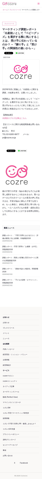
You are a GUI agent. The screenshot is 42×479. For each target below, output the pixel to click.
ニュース (6, 338)
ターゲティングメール (11, 392)
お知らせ (6, 317)
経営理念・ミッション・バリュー (15, 354)
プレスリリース (8, 328)
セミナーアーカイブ (10, 445)
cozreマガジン (8, 376)
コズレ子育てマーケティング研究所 (16, 413)
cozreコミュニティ (10, 381)
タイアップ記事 (8, 386)
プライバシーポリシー (11, 434)
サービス (6, 370)
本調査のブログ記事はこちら (14, 118)
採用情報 (6, 418)
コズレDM (6, 408)
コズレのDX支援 (9, 429)
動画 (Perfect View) (10, 397)
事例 (4, 450)
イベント (6, 333)
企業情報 (6, 360)
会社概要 (6, 344)
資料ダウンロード (9, 440)
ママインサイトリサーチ (12, 402)
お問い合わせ (8, 456)
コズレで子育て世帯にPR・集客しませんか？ (19, 424)
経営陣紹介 (7, 365)
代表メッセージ (8, 349)
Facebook (24, 463)
